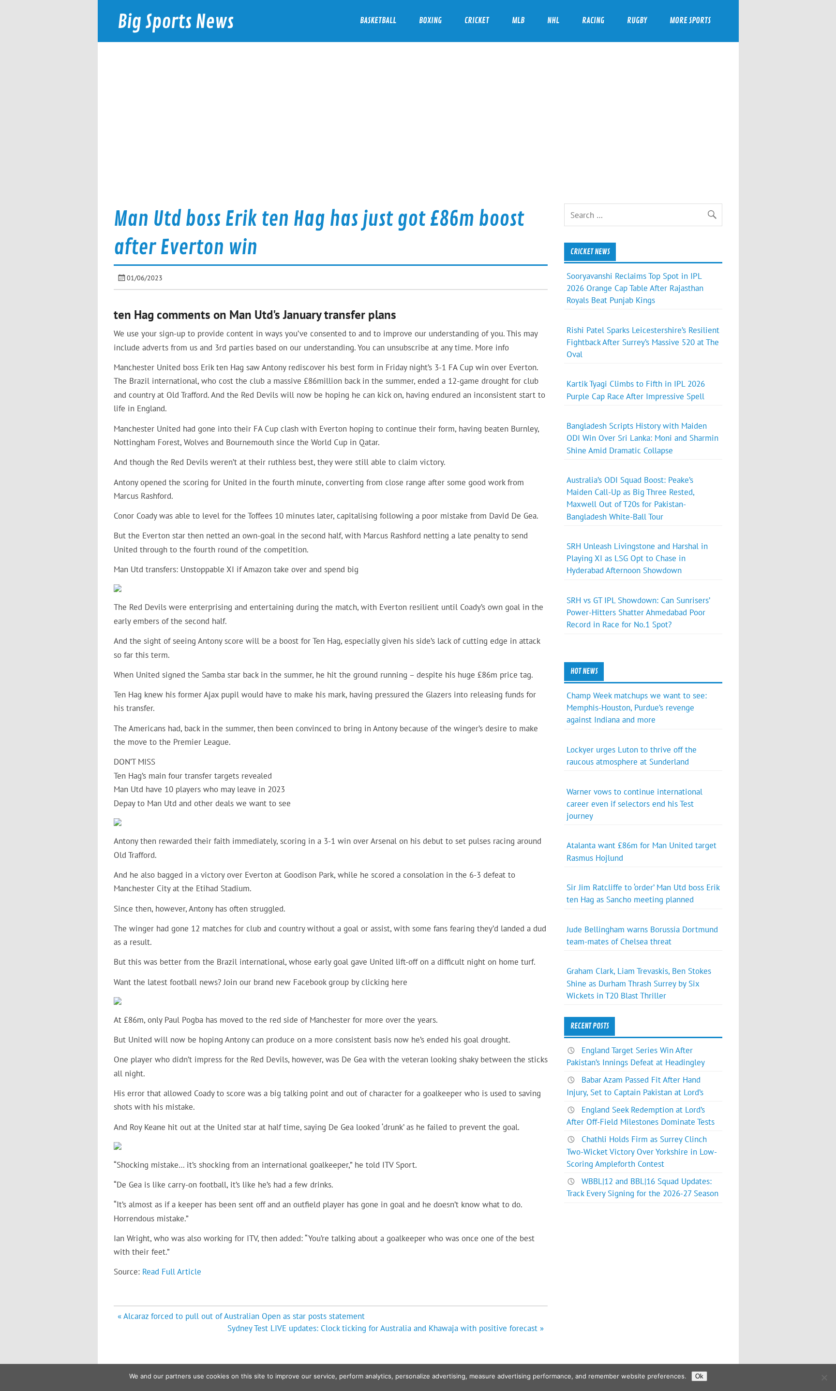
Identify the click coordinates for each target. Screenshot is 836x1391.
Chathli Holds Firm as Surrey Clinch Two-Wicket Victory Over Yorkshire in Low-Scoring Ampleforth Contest (642, 1151)
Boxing (430, 20)
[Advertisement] (418, 131)
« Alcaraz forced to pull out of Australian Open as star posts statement (241, 1316)
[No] (824, 1377)
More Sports (690, 20)
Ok (699, 1376)
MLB (518, 20)
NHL (553, 20)
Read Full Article (171, 1271)
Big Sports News (176, 22)
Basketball (378, 20)
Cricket (476, 20)
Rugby (637, 20)
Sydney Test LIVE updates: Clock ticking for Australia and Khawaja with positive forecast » (385, 1328)
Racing (593, 20)
